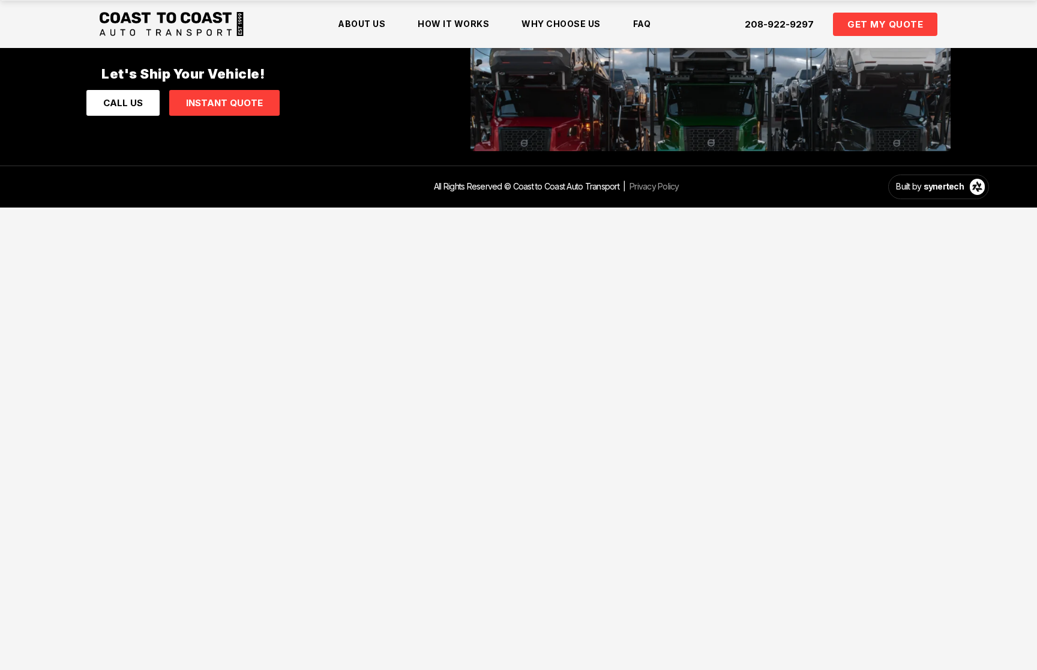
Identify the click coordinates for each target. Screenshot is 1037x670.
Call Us (123, 103)
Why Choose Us (561, 24)
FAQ (642, 24)
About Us (361, 24)
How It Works (453, 24)
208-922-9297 (779, 24)
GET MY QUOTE (885, 24)
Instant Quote (224, 103)
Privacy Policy (654, 186)
